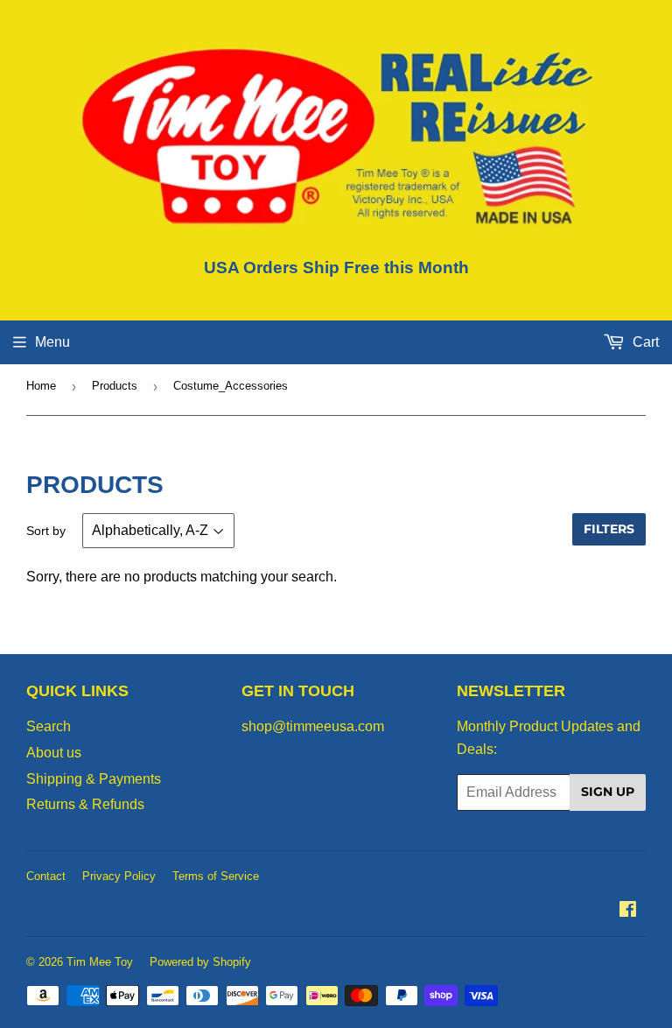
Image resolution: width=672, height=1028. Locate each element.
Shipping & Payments (93, 778)
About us (53, 752)
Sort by (46, 531)
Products (114, 385)
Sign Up (607, 791)
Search (48, 726)
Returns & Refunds (85, 804)
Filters (609, 529)
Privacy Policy (119, 876)
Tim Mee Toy (99, 961)
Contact (46, 876)
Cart (644, 341)
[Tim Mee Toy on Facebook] (628, 911)
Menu (52, 341)
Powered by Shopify (200, 961)
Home (41, 385)
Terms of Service (215, 876)
